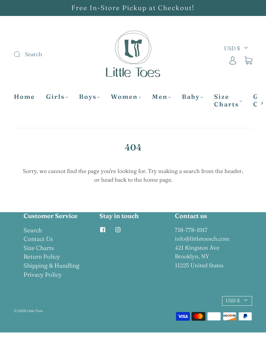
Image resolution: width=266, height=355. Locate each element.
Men (160, 97)
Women (124, 97)
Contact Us (38, 238)
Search (33, 230)
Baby (191, 97)
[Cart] (248, 59)
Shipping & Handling (51, 265)
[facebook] (102, 229)
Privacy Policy (43, 274)
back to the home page (143, 179)
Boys (88, 97)
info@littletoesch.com (202, 238)
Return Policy (42, 256)
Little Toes (35, 311)
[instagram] (118, 229)
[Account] (232, 59)
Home (24, 97)
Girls (55, 97)
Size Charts (226, 101)
